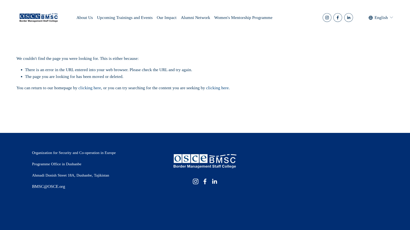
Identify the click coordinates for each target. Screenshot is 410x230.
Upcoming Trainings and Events (125, 17)
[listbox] (381, 18)
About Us (84, 17)
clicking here (89, 87)
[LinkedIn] (348, 17)
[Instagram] (327, 17)
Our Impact (167, 17)
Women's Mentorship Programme (243, 17)
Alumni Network (195, 17)
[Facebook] (337, 17)
